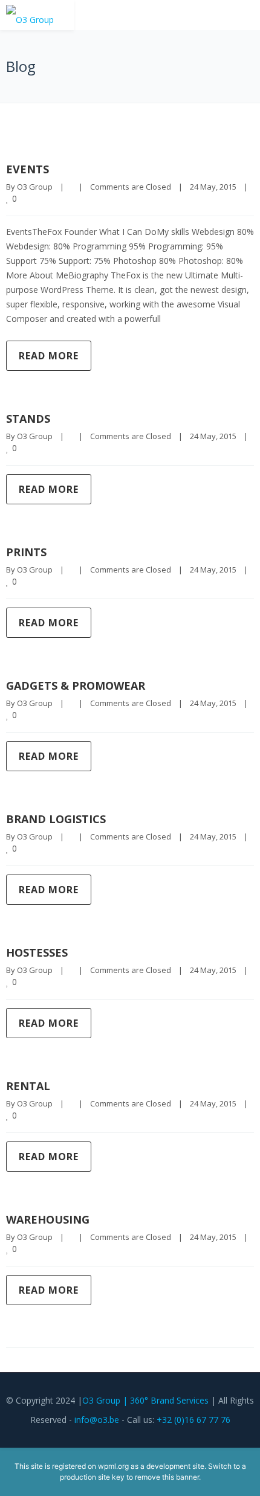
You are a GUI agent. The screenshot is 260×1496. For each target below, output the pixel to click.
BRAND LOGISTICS (56, 819)
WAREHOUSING (47, 1219)
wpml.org (113, 1466)
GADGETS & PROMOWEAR (75, 685)
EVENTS (27, 169)
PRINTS (26, 552)
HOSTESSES (37, 952)
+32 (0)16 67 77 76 (193, 1419)
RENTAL (28, 1086)
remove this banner (167, 1477)
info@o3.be (96, 1419)
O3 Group (35, 186)
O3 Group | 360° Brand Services (145, 1400)
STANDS (28, 418)
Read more (49, 355)
